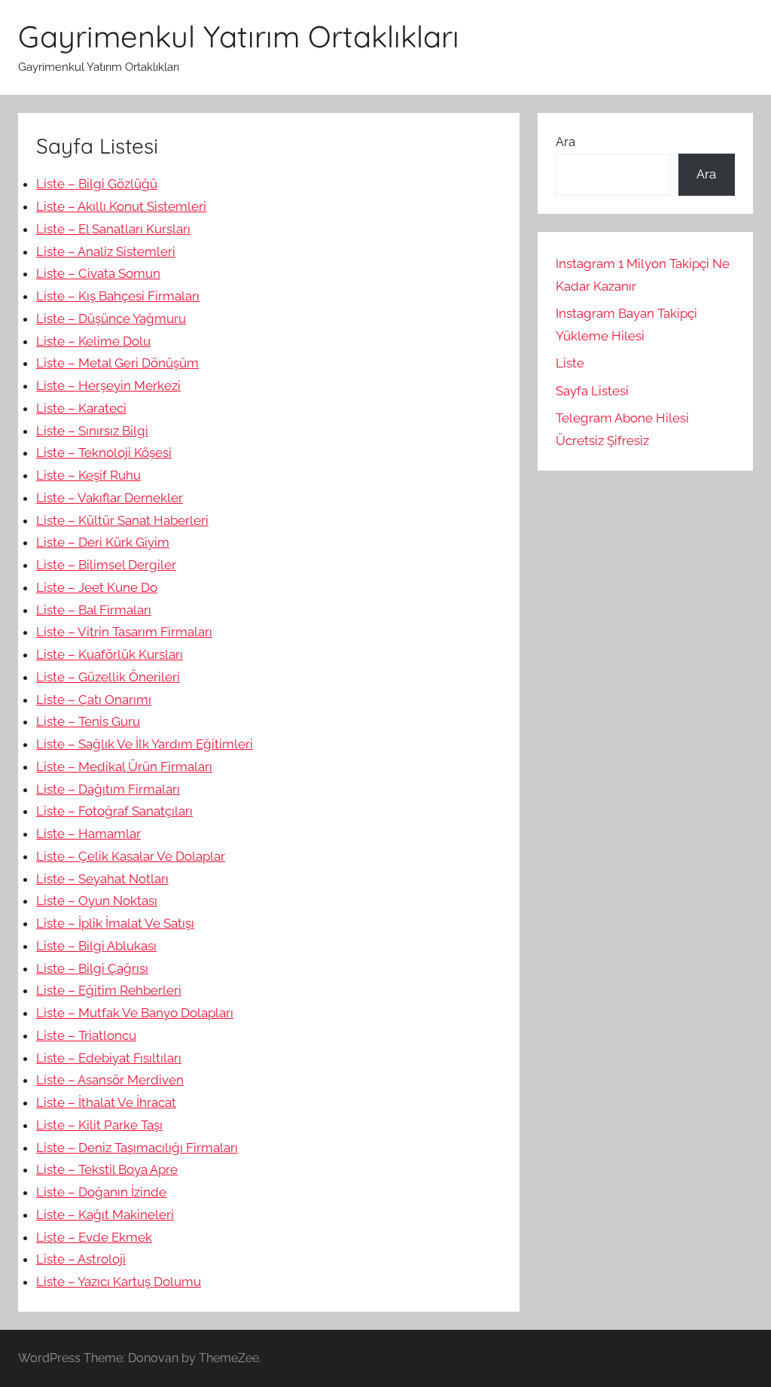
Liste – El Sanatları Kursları (113, 228)
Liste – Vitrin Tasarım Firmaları (124, 631)
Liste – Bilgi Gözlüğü (96, 183)
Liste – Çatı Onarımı (93, 699)
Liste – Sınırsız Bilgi (92, 430)
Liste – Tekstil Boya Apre (107, 1169)
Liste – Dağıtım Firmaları (108, 789)
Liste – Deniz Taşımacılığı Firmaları (137, 1147)
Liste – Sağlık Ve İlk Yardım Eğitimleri (144, 743)
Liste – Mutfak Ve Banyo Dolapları (134, 1012)
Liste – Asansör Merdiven (110, 1079)
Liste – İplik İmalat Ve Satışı (115, 923)
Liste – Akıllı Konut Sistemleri (121, 206)
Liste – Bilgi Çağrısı (92, 968)
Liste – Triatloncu (86, 1035)
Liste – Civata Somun (98, 273)
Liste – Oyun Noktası (96, 900)
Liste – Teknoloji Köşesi (104, 452)
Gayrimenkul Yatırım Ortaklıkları (238, 36)
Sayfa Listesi (592, 390)
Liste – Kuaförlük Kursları (109, 654)
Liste (570, 362)
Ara (565, 141)
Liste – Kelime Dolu (93, 341)
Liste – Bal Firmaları (93, 609)
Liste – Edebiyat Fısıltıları (108, 1057)
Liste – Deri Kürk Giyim (102, 542)
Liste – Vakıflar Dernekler (109, 497)
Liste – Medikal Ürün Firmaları (124, 766)
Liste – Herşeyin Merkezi (108, 385)
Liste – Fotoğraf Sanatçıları (114, 810)
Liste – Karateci (81, 408)
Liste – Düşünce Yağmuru (111, 318)
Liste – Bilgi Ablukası (96, 945)
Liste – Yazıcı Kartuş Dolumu (118, 1281)
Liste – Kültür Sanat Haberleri (122, 520)
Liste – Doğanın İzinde (101, 1192)
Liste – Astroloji (81, 1259)
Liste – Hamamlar (88, 833)
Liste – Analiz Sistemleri (105, 251)
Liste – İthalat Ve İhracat (106, 1102)
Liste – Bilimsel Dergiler (106, 564)
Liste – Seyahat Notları (102, 878)
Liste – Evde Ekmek (94, 1237)
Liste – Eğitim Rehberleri (108, 990)
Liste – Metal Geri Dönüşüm (117, 362)
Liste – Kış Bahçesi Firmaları (118, 295)
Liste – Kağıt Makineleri (105, 1214)
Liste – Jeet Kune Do (96, 587)
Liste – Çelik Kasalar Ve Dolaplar (130, 856)
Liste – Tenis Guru (88, 721)
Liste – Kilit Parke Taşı (99, 1124)
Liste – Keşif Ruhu (88, 475)
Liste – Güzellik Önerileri (108, 676)
